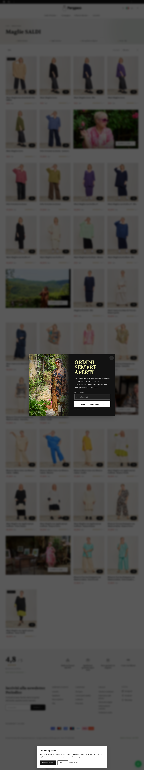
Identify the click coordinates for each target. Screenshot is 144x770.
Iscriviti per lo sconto (92, 404)
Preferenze (74, 762)
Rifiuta (63, 763)
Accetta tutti (48, 763)
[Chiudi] (111, 358)
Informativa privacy (73, 757)
